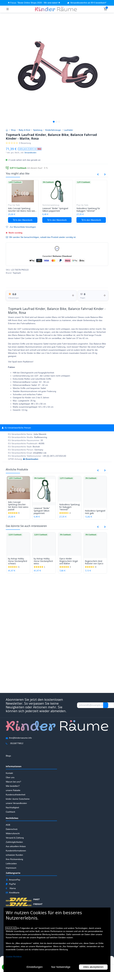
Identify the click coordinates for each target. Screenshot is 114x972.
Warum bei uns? (13, 782)
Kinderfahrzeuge (53, 130)
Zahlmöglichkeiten (14, 842)
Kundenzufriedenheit (15, 795)
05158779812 (16, 743)
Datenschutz (12, 829)
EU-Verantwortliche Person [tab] (17, 427)
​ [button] (105, 705)
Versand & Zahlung (15, 838)
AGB (8, 825)
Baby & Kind (24, 130)
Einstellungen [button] (35, 966)
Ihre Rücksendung (14, 859)
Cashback (10, 812)
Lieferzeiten (11, 863)
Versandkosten (30, 153)
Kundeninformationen (16, 850)
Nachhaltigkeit (12, 807)
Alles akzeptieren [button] (93, 966)
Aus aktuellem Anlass (16, 846)
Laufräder (68, 130)
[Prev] (98, 174)
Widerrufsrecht (13, 833)
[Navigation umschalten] (7, 9)
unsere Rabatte (13, 790)
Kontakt (9, 773)
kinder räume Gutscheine (18, 799)
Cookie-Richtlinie (14, 956)
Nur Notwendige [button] (60, 966)
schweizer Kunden (14, 855)
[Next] (105, 174)
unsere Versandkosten (16, 803)
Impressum (11, 868)
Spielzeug (37, 130)
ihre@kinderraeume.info (20, 738)
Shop (13, 130)
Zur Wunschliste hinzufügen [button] (22, 227)
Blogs (8, 756)
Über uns (10, 777)
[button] (30, 148)
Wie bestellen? (13, 786)
